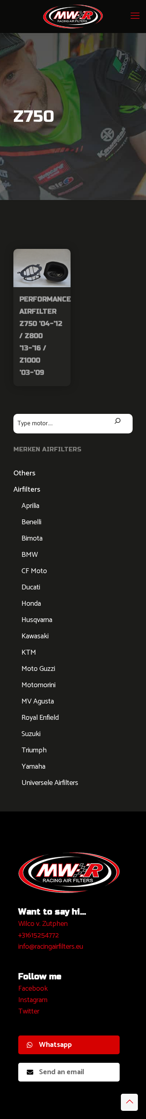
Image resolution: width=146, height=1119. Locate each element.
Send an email (61, 1072)
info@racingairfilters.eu (50, 947)
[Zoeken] (118, 422)
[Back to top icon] (129, 1102)
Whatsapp (55, 1045)
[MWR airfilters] (73, 16)
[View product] (61, 258)
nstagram (33, 1000)
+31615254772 (38, 935)
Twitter (28, 1011)
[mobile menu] (135, 16)
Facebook (33, 989)
